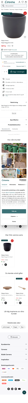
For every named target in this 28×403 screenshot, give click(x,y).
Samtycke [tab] (4, 184)
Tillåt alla (14, 211)
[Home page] (10, 3)
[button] (3, 5)
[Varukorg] (26, 2)
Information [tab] (12, 184)
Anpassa (13, 216)
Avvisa (14, 221)
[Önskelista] (23, 2)
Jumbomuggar (6, 327)
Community (15, 129)
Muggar (15, 327)
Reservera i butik (20, 66)
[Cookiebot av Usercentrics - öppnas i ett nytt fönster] (19, 180)
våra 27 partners (10, 192)
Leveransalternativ (20, 62)
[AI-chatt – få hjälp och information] (24, 392)
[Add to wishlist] (25, 37)
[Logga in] (19, 2)
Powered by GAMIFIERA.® (14, 134)
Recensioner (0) (6, 129)
